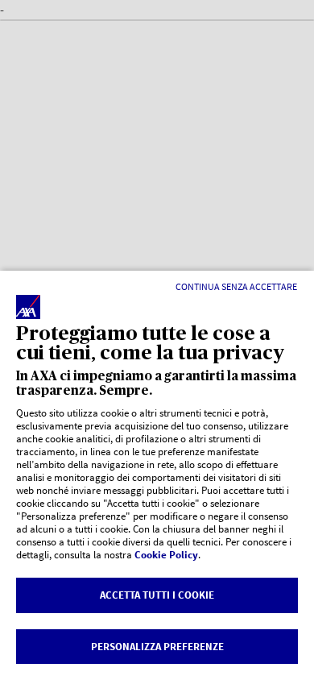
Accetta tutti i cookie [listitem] (157, 595)
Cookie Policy (166, 555)
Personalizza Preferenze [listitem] (157, 646)
